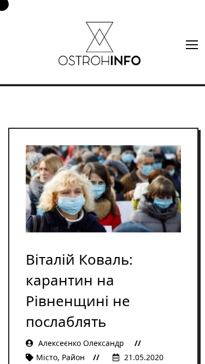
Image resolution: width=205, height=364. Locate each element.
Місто (46, 357)
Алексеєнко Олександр (81, 343)
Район (73, 357)
